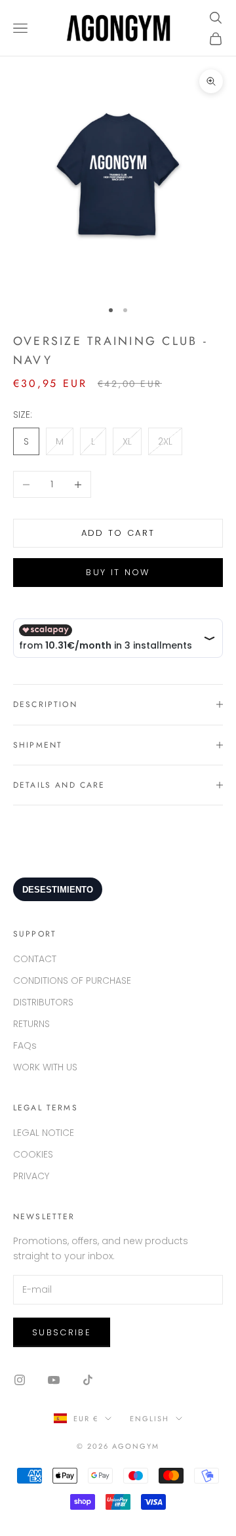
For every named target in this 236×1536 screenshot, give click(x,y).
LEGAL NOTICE (43, 1132)
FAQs (25, 1045)
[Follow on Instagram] (19, 1379)
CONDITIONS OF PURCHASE (72, 980)
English (149, 1418)
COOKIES (33, 1154)
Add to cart (118, 533)
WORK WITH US (45, 1067)
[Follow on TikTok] (87, 1379)
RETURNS (31, 1023)
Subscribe (61, 1332)
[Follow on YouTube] (53, 1379)
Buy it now (117, 572)
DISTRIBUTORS (43, 1002)
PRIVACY (31, 1175)
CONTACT (34, 958)
